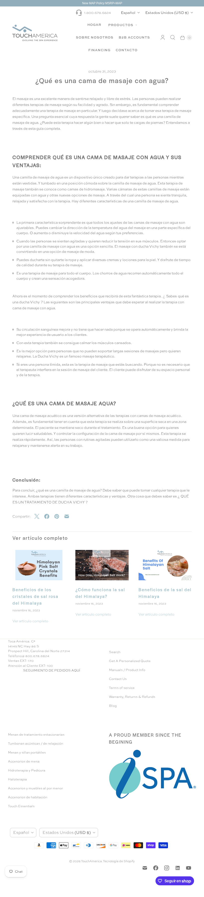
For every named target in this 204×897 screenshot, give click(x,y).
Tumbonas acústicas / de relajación (35, 743)
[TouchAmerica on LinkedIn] (177, 867)
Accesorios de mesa (24, 761)
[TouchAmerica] (35, 32)
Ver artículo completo (30, 621)
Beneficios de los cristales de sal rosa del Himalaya (35, 596)
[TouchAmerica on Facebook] (155, 867)
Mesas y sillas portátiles (27, 752)
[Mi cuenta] (163, 38)
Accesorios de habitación (27, 797)
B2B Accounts (134, 37)
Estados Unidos (167, 12)
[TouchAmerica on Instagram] (166, 867)
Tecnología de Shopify (119, 861)
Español (128, 12)
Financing (99, 50)
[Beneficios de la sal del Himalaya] (165, 565)
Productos (121, 25)
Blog (113, 706)
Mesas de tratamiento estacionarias (36, 734)
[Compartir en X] (39, 516)
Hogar (94, 24)
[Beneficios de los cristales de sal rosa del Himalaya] (38, 565)
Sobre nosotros (94, 37)
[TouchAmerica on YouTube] (188, 867)
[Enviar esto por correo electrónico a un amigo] (69, 516)
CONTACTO (127, 50)
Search (114, 652)
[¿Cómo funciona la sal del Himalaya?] (101, 565)
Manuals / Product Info (127, 670)
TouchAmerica (91, 861)
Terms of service (122, 688)
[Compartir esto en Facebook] (49, 516)
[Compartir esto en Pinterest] (59, 516)
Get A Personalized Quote (130, 661)
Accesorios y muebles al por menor (35, 788)
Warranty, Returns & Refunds (132, 697)
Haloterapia (17, 779)
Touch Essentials (21, 806)
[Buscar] (173, 38)
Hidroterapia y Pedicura (26, 770)
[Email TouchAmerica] (144, 867)
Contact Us (118, 679)
